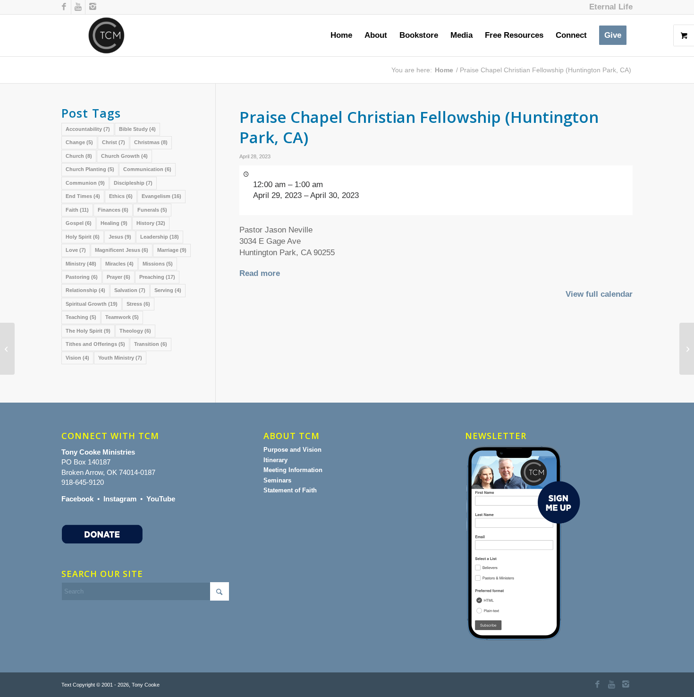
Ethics (121, 196)
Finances (113, 210)
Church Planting (90, 169)
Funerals (152, 210)
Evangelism (161, 196)
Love (76, 250)
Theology (135, 331)
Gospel (79, 223)
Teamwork (122, 317)
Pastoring (82, 277)
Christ (113, 142)
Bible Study (137, 129)
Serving (167, 290)
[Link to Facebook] (64, 7)
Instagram (119, 499)
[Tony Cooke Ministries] (106, 35)
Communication (147, 169)
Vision (77, 358)
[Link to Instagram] (92, 7)
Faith (77, 210)
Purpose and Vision (292, 449)
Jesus (120, 237)
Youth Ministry (120, 358)
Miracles (119, 264)
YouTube (160, 499)
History (150, 223)
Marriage (171, 250)
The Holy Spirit (88, 331)
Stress (138, 304)
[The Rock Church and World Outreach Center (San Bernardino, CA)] (7, 349)
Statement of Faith (290, 490)
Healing (114, 223)
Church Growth (124, 156)
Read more (259, 273)
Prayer (118, 277)
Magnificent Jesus (121, 250)
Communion (85, 183)
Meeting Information (292, 469)
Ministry (81, 264)
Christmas (151, 142)
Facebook (77, 499)
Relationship (85, 290)
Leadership (159, 237)
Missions (158, 264)
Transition (150, 344)
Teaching (81, 317)
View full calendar (599, 294)
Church (79, 156)
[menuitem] (608, 7)
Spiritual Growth (92, 304)
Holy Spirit (83, 237)
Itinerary (275, 460)
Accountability (88, 129)
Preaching (157, 277)
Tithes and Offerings (95, 344)
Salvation (129, 290)
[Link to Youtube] (78, 7)
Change (79, 142)
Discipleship (133, 183)
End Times (83, 196)
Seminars (277, 480)
